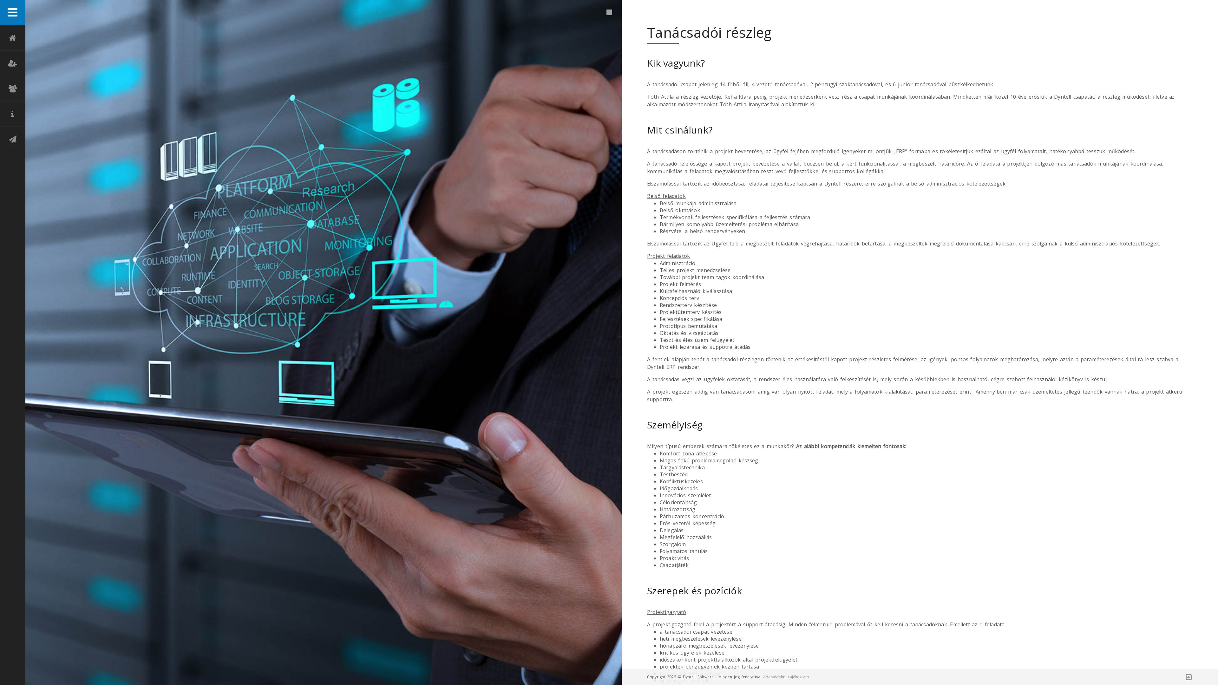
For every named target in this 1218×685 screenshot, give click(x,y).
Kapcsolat (12, 139)
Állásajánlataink (12, 63)
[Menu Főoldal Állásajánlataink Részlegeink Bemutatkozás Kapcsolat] (12, 342)
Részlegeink (12, 88)
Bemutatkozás (12, 114)
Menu (12, 12)
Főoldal (12, 38)
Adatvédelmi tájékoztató (786, 677)
